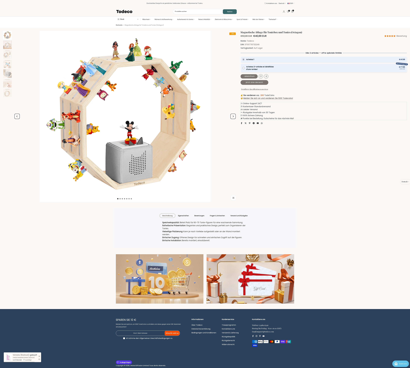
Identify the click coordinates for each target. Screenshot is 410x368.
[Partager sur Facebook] (241, 123)
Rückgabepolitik (228, 337)
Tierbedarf (272, 19)
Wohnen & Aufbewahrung (163, 19)
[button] (390, 36)
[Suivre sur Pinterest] (260, 336)
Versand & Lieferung (230, 333)
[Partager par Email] (258, 123)
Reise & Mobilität (204, 19)
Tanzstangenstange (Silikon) (24, 358)
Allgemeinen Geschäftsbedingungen (154, 338)
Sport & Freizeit (242, 19)
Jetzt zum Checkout (254, 82)
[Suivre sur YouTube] (263, 336)
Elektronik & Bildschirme (223, 19)
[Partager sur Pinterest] (250, 123)
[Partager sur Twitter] (246, 123)
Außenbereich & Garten (185, 19)
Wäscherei (145, 19)
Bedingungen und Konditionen (203, 333)
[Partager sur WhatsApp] (262, 123)
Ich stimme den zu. (149, 338)
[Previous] (17, 116)
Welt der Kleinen (258, 19)
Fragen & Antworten (217, 216)
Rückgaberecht (228, 340)
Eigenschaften (183, 216)
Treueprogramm (229, 325)
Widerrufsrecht (228, 344)
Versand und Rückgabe (239, 216)
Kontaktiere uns (271, 3)
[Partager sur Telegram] (254, 123)
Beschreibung (167, 216)
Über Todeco (196, 325)
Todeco (250, 41)
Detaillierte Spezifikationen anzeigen (254, 89)
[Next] (233, 116)
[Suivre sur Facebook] (253, 336)
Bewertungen (199, 216)
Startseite (119, 25)
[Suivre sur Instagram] (256, 336)
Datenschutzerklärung (200, 329)
